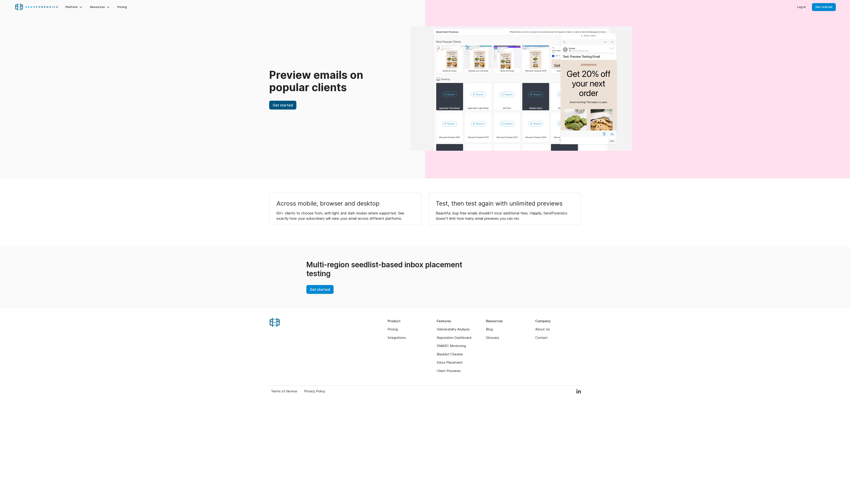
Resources (97, 7)
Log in (801, 7)
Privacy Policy (314, 391)
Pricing (122, 7)
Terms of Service (284, 391)
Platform (72, 7)
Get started (823, 7)
